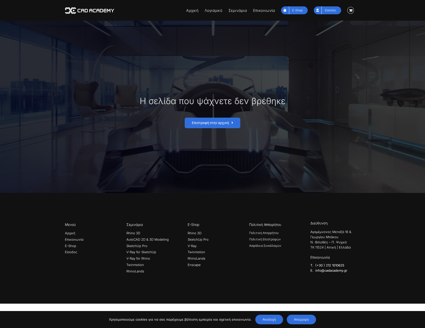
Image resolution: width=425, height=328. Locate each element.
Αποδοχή (269, 319)
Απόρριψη (301, 319)
